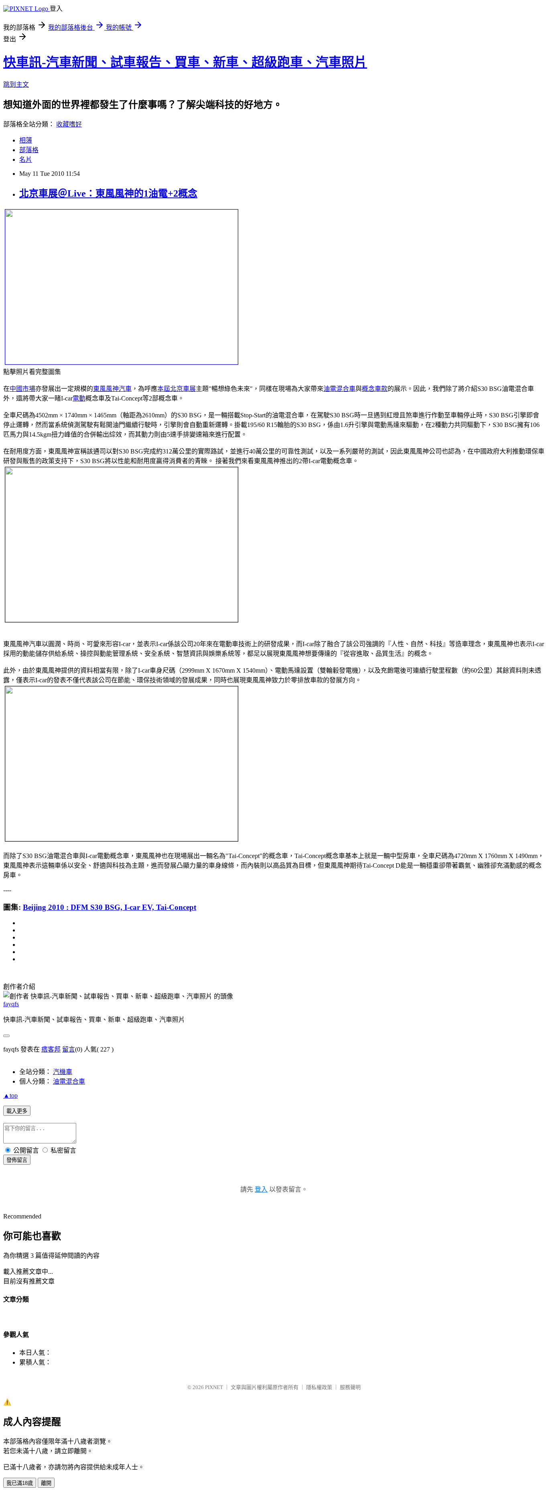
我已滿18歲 (19, 1483)
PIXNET (214, 1387)
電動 (79, 398)
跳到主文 (16, 84)
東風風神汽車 (112, 388)
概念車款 (375, 388)
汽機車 (62, 1071)
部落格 (29, 149)
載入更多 (16, 1111)
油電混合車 (339, 388)
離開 (46, 1483)
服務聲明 (350, 1387)
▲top (10, 1095)
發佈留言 (16, 1160)
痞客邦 (51, 1049)
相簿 (25, 140)
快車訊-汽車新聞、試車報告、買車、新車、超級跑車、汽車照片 (185, 62)
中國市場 (22, 388)
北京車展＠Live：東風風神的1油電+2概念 (108, 193)
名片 (25, 159)
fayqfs (11, 1004)
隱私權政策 (319, 1387)
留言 (68, 1049)
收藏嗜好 (69, 124)
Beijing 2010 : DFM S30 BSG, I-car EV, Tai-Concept (109, 907)
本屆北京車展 (176, 388)
